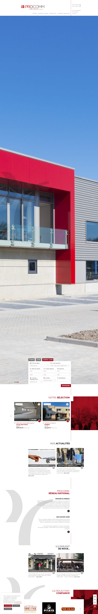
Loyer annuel (49, 369)
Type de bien (35, 363)
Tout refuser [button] (16, 605)
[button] (14, 382)
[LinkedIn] (95, 599)
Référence (62, 378)
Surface (61, 369)
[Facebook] (95, 596)
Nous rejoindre (76, 10)
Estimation (52, 13)
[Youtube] (95, 602)
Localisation (56, 363)
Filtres (47, 378)
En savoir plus (18, 602)
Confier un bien (43, 13)
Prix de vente (35, 369)
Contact (74, 13)
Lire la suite (31, 475)
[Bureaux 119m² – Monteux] (39, 421)
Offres (34, 13)
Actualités (75, 12)
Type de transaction (34, 378)
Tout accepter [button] (8, 605)
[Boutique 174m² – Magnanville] (68, 421)
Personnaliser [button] (8, 608)
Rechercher (66, 385)
